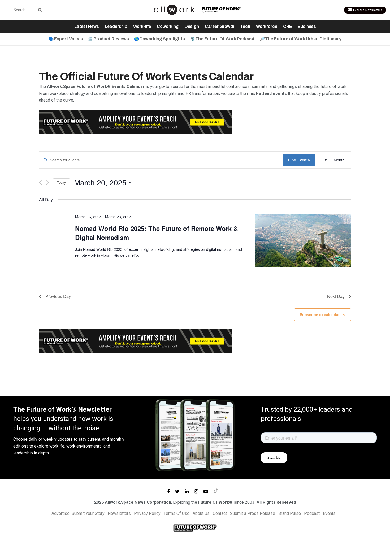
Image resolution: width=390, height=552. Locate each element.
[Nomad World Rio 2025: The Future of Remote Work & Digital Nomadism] (303, 241)
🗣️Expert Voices (66, 39)
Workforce (266, 26)
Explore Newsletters (367, 10)
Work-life (142, 26)
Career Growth (219, 26)
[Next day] (47, 182)
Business (307, 26)
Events (329, 513)
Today (61, 182)
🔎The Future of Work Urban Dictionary (300, 39)
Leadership (116, 26)
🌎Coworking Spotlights (159, 39)
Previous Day (58, 296)
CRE (287, 26)
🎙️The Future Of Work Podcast (222, 39)
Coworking (168, 26)
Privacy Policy (147, 513)
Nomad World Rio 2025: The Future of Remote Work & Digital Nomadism (156, 233)
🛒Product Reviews (108, 39)
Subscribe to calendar (320, 314)
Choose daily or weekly (35, 439)
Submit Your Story (88, 513)
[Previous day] (40, 182)
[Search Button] (39, 10)
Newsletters (119, 513)
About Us (201, 513)
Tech (245, 26)
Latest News (86, 26)
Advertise (60, 513)
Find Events (299, 160)
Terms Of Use (176, 513)
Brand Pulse (289, 513)
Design (192, 26)
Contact (220, 513)
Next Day (336, 296)
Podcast (312, 513)
